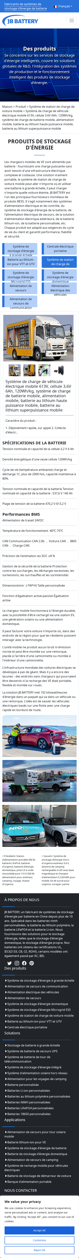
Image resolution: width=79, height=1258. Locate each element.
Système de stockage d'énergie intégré (34, 1067)
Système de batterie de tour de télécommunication (27, 1059)
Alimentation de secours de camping (32, 1160)
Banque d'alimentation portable (29, 1182)
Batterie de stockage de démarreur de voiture (39, 1176)
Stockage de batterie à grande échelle (33, 1045)
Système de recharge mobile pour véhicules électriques (36, 1168)
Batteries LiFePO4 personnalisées (30, 1108)
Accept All (39, 1230)
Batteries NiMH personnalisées (28, 1102)
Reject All (39, 1250)
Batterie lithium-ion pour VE (26, 1142)
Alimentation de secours (21, 288)
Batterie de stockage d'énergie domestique (37, 1154)
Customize (39, 1240)
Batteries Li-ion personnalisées (28, 1091)
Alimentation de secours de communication (21, 302)
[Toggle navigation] (72, 20)
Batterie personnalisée (23, 1085)
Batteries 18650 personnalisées (29, 1114)
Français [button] (64, 6)
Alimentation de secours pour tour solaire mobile (35, 1134)
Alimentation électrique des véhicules (60, 289)
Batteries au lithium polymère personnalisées (38, 1096)
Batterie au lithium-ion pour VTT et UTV (21, 262)
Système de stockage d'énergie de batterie (37, 1148)
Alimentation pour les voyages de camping (37, 1079)
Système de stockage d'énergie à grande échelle (21, 249)
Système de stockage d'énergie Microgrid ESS (21, 276)
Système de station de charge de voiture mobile (60, 263)
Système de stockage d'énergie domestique (60, 276)
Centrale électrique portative (60, 248)
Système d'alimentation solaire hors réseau (37, 1073)
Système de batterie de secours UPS (32, 1051)
